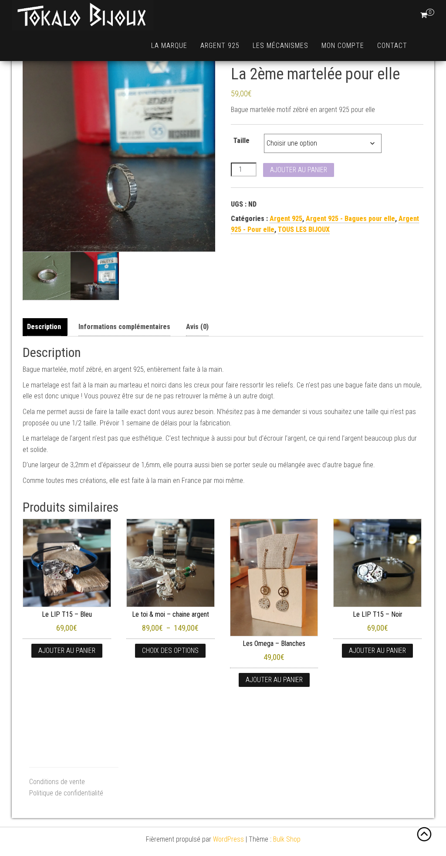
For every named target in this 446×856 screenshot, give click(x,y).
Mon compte (342, 45)
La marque (169, 45)
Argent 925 (220, 45)
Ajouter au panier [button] (66, 650)
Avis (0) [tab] (197, 327)
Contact (392, 45)
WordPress (228, 839)
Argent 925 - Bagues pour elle (350, 218)
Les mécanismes (280, 45)
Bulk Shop (287, 839)
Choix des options (170, 650)
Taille (241, 140)
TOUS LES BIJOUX (304, 229)
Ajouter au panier (298, 170)
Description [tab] (44, 327)
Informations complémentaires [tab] (124, 327)
